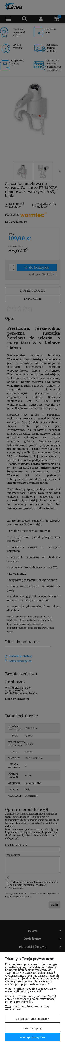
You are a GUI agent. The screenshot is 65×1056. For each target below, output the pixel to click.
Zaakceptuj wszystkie (32, 1037)
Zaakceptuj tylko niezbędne (32, 1018)
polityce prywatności (18, 1001)
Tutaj (8, 1006)
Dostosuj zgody (32, 1028)
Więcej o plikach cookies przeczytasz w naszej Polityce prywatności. (30, 990)
